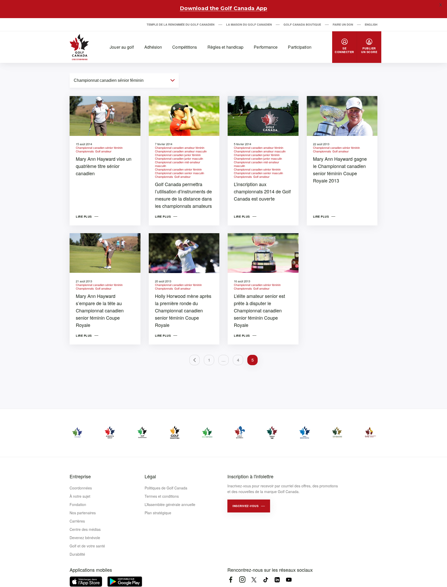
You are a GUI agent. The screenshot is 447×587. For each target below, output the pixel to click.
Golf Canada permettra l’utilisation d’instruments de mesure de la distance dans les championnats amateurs (183, 195)
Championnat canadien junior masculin (179, 158)
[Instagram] (242, 579)
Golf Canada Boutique (302, 24)
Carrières (77, 521)
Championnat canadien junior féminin (178, 155)
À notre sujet (80, 496)
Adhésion (153, 47)
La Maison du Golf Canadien (249, 24)
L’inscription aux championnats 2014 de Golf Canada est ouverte (262, 191)
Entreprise (80, 476)
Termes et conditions (162, 496)
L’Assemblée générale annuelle (170, 504)
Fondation (78, 504)
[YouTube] (289, 579)
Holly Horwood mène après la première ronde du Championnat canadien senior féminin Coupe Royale (183, 310)
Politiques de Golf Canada (166, 487)
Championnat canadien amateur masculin (181, 151)
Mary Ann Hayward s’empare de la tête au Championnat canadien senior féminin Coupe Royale (100, 310)
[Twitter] (254, 579)
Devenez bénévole (85, 537)
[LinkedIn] (277, 579)
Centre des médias (85, 529)
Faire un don (343, 24)
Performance (266, 47)
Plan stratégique (158, 512)
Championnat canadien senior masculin (179, 173)
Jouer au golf (122, 47)
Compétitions (184, 47)
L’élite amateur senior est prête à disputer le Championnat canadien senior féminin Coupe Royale (259, 310)
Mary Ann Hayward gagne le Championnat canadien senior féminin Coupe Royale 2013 (340, 169)
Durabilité (77, 554)
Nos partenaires (83, 512)
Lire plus (84, 216)
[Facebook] (230, 579)
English (371, 24)
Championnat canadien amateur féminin (179, 147)
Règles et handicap (225, 47)
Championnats (85, 151)
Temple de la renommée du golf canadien (180, 24)
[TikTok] (265, 579)
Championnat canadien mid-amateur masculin (177, 163)
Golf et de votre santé (87, 545)
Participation (299, 47)
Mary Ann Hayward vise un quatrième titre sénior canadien (103, 166)
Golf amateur (103, 151)
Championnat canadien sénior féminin (99, 147)
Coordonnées (81, 487)
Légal (150, 476)
